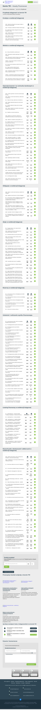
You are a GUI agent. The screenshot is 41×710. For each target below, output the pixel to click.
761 (28, 68)
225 (31, 519)
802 (31, 363)
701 (27, 348)
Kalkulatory (18, 683)
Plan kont (13, 683)
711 (31, 360)
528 (27, 152)
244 (27, 535)
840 (31, 294)
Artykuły (12, 681)
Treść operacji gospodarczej (11, 563)
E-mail (26, 650)
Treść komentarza (9, 654)
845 (30, 432)
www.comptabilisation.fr (14, 695)
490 (31, 113)
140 (28, 199)
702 (31, 474)
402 (28, 532)
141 (31, 272)
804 (31, 278)
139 (31, 36)
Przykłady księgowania (19, 681)
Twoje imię (11, 650)
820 (27, 322)
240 (28, 195)
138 (28, 25)
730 (27, 339)
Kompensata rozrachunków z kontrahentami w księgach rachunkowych (10, 589)
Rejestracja (27, 683)
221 (30, 435)
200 (31, 61)
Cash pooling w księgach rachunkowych (27, 588)
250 (31, 106)
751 (28, 28)
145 (27, 122)
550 (27, 113)
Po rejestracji (33, 628)
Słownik (35, 681)
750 (31, 62)
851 (31, 366)
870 (31, 354)
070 (30, 426)
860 (27, 325)
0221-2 (27, 414)
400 (26, 426)
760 (31, 167)
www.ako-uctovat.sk (14, 692)
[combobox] (28, 563)
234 (27, 147)
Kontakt (23, 683)
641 (26, 417)
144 (31, 58)
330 (30, 429)
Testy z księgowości (29, 681)
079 (27, 278)
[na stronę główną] (9, 2)
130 (31, 25)
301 (28, 519)
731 (31, 345)
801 (31, 375)
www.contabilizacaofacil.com (28, 695)
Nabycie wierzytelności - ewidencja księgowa (9, 613)
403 (27, 112)
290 (31, 479)
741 (31, 342)
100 (31, 30)
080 (28, 463)
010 (25, 414)
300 (28, 513)
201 (28, 65)
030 (27, 120)
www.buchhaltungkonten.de (28, 692)
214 (28, 55)
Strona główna (7, 681)
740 (27, 336)
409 (27, 151)
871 (31, 351)
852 (31, 369)
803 (31, 372)
